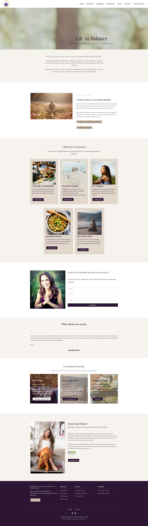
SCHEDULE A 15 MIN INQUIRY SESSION (89, 122)
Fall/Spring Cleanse (104, 493)
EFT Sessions (79, 496)
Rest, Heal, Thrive (103, 490)
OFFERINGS (100, 4)
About (70, 509)
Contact (77, 509)
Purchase (98, 399)
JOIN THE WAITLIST (70, 399)
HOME (82, 4)
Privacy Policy (75, 519)
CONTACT (127, 4)
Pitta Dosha (64, 496)
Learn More (38, 199)
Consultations (79, 490)
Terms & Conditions (66, 519)
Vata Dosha (63, 493)
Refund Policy (83, 519)
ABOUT (119, 4)
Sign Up (35, 500)
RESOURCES (111, 4)
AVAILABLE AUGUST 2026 (41, 399)
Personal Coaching (81, 493)
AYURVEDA (90, 4)
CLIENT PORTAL (139, 4)
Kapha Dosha (64, 499)
